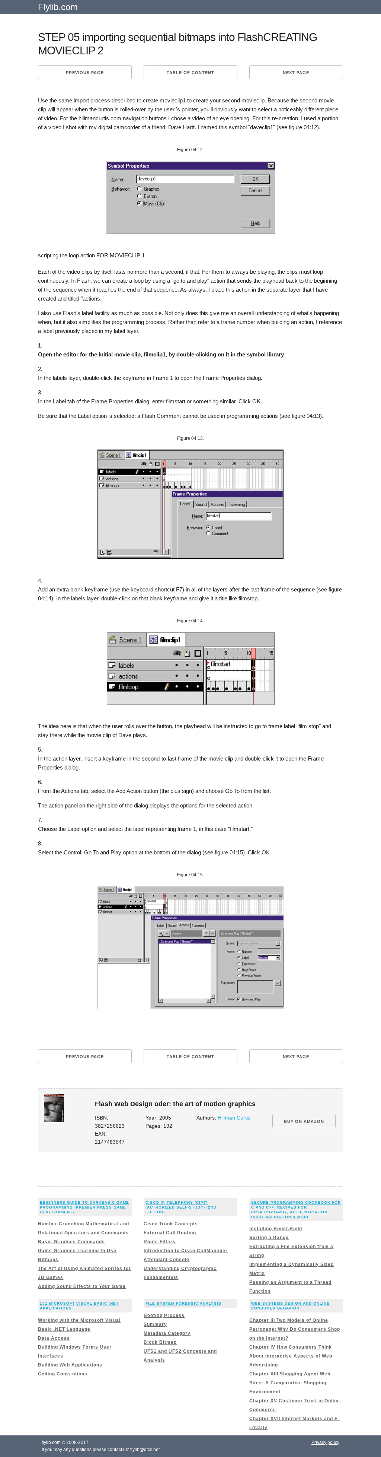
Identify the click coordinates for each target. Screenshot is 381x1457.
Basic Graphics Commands (71, 1241)
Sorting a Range (269, 1237)
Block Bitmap (160, 1342)
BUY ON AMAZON (304, 1121)
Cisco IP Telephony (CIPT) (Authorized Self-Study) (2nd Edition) (181, 1207)
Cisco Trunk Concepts (171, 1223)
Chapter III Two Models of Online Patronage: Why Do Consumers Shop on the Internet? (294, 1329)
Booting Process (164, 1315)
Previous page (85, 72)
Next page (296, 72)
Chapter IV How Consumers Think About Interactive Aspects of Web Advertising (290, 1356)
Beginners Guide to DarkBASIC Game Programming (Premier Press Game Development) (84, 1207)
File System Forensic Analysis (183, 1303)
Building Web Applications (70, 1365)
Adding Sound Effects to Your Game (82, 1286)
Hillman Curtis (234, 1118)
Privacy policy (325, 1442)
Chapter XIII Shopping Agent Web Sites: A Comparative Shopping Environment (289, 1382)
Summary (155, 1324)
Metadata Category (167, 1333)
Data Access (54, 1338)
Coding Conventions (62, 1374)
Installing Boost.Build (275, 1228)
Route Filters (160, 1241)
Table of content (190, 72)
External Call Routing (170, 1232)
